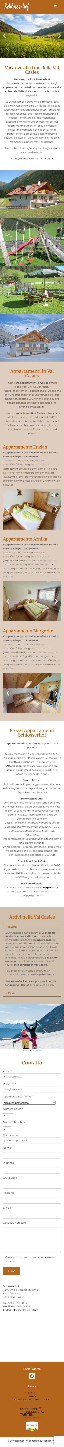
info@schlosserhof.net (25, 1310)
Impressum (32, 1392)
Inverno (12, 926)
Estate (11, 993)
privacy (44, 1257)
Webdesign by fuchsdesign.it (42, 1440)
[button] (4, 36)
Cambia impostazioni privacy (32, 1399)
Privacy (32, 1396)
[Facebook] (32, 1376)
